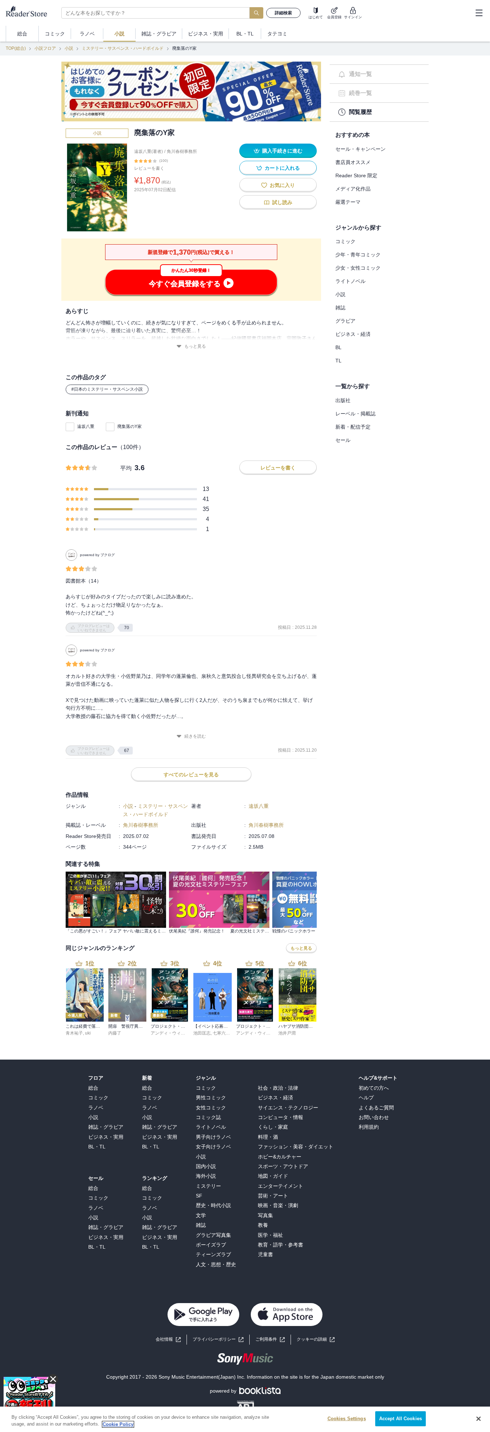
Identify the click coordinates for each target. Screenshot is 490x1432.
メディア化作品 (353, 189)
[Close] (478, 1419)
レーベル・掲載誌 (355, 413)
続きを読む (195, 736)
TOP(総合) (16, 48)
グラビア (345, 321)
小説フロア (45, 48)
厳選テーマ (348, 202)
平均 (126, 468)
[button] (315, 1339)
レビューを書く (149, 168)
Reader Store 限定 (356, 175)
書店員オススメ (353, 162)
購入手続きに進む (282, 151)
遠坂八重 (85, 426)
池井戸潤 (287, 1033)
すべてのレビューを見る (191, 774)
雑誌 (340, 307)
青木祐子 (74, 1033)
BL (338, 347)
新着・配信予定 (353, 427)
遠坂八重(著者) (148, 151)
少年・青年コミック (358, 254)
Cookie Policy (118, 1424)
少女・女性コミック (358, 268)
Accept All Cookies (400, 1418)
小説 (69, 48)
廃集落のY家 (129, 426)
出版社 (342, 400)
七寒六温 (221, 1033)
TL (338, 360)
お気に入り (282, 185)
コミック (345, 241)
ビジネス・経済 (353, 334)
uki (88, 1033)
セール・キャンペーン (360, 149)
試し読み (282, 202)
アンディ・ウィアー (170, 1033)
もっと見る (195, 346)
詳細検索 (283, 12)
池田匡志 (202, 1033)
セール (342, 440)
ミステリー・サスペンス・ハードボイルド (123, 48)
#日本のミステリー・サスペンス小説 (107, 389)
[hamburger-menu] (479, 13)
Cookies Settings (347, 1418)
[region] (245, 1419)
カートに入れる (282, 168)
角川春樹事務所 (182, 151)
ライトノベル (350, 281)
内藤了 (114, 1033)
